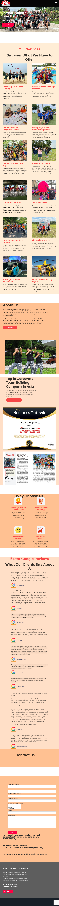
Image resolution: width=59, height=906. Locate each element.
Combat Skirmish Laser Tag (13, 164)
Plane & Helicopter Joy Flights (42, 280)
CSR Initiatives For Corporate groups (11, 128)
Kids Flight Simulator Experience (12, 280)
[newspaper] (14, 806)
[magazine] (14, 807)
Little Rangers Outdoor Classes (13, 241)
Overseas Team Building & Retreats (44, 88)
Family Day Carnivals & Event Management (42, 128)
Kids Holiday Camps (41, 240)
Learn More (8, 24)
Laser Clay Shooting (41, 163)
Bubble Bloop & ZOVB (12, 203)
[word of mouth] (14, 808)
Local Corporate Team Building (13, 88)
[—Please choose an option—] (14, 804)
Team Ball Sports (39, 203)
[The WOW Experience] (6, 3)
